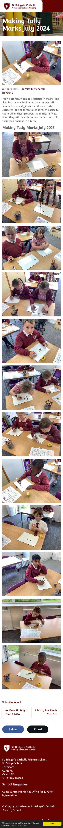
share (14, 729)
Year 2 (9, 92)
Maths (9, 702)
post (39, 729)
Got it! (52, 823)
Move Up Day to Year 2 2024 (17, 712)
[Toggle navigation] (58, 6)
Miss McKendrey (35, 89)
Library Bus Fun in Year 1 (46, 712)
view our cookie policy (18, 825)
